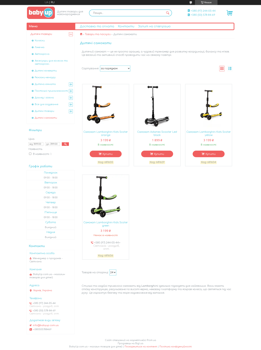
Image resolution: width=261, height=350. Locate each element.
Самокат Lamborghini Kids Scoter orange (105, 133)
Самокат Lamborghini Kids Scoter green (105, 224)
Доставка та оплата (97, 26)
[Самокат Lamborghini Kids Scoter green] (106, 197)
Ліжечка (39, 47)
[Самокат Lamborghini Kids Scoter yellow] (209, 106)
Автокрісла (42, 54)
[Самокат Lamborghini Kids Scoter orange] (106, 106)
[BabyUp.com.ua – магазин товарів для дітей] (41, 12)
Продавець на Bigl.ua (130, 343)
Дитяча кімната (45, 84)
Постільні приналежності (51, 91)
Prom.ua (151, 340)
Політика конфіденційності (175, 346)
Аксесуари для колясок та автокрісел (51, 62)
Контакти (126, 26)
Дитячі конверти (46, 70)
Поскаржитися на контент (141, 346)
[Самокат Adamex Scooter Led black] (157, 106)
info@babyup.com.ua (46, 325)
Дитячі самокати (46, 118)
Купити (107, 154)
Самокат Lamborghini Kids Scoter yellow (208, 133)
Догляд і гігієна (44, 97)
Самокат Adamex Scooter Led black (157, 133)
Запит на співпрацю (154, 26)
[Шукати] (167, 12)
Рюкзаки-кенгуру (45, 77)
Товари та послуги (98, 34)
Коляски (40, 40)
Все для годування (46, 104)
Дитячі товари (41, 34)
